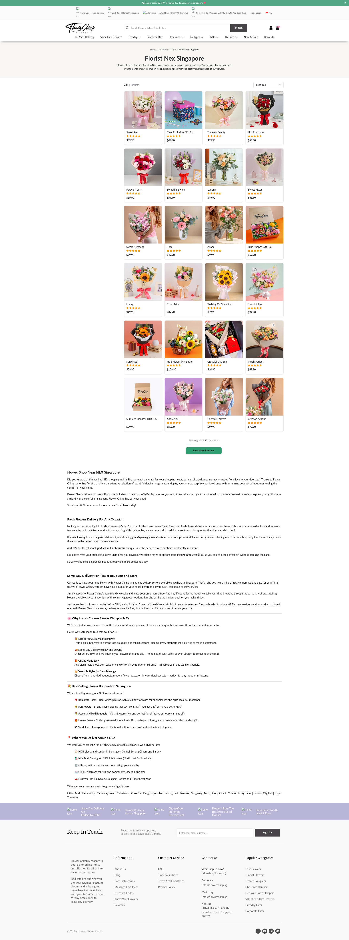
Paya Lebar (157, 793)
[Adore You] (183, 397)
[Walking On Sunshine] (224, 282)
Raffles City (88, 793)
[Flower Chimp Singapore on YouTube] (264, 931)
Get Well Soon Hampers (259, 893)
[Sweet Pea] (143, 110)
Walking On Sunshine (219, 304)
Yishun (232, 793)
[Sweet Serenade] (143, 225)
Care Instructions (125, 881)
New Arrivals (251, 37)
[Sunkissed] (143, 339)
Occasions (175, 37)
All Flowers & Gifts (167, 49)
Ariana (210, 247)
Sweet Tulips (255, 304)
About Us (120, 869)
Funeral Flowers (254, 875)
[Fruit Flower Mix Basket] (183, 339)
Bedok (257, 793)
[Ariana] (224, 225)
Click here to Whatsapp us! (208, 13)
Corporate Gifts (254, 911)
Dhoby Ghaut (218, 793)
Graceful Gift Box (217, 361)
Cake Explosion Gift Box (180, 132)
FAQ (244, 13)
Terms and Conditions (171, 881)
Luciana (211, 189)
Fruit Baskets (253, 869)
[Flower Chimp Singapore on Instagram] (271, 931)
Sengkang (196, 793)
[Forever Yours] (143, 167)
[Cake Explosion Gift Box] (183, 110)
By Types (195, 37)
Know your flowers (126, 899)
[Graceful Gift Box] (224, 339)
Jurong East (171, 793)
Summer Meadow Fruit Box (141, 419)
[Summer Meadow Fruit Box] (143, 397)
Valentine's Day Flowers (259, 899)
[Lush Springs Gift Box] (264, 225)
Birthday (133, 37)
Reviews (120, 905)
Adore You (172, 419)
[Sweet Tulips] (264, 282)
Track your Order (168, 875)
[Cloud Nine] (183, 282)
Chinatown (123, 793)
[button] (133, 136)
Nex (206, 793)
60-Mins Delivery (84, 37)
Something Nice (176, 189)
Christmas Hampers (256, 887)
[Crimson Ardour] (264, 397)
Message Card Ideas (126, 887)
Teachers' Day (155, 37)
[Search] (125, 27)
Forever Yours (134, 189)
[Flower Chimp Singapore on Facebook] (258, 931)
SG (271, 13)
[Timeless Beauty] (224, 110)
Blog (117, 875)
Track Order (255, 13)
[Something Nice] (183, 167)
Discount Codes (124, 893)
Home (153, 49)
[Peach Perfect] (264, 339)
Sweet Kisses (255, 189)
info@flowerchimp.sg (214, 885)
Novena (184, 793)
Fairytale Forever (216, 419)
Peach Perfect (255, 361)
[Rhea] (183, 225)
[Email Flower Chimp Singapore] (277, 931)
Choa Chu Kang (140, 793)
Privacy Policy (166, 887)
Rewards (269, 37)
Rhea (170, 247)
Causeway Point (106, 793)
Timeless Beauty (216, 132)
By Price (230, 37)
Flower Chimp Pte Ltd (90, 931)
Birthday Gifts (253, 905)
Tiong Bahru (245, 793)
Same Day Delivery (111, 37)
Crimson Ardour (257, 419)
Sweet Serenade (135, 247)
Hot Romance (256, 132)
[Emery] (143, 282)
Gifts (213, 37)
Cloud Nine (173, 304)
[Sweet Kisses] (264, 167)
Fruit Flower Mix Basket (180, 361)
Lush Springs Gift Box (260, 247)
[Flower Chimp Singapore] (94, 28)
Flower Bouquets (255, 881)
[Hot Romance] (264, 110)
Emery (129, 304)
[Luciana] (224, 167)
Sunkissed (131, 361)
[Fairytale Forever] (224, 397)
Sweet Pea (132, 132)
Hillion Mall (73, 793)
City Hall (267, 793)
